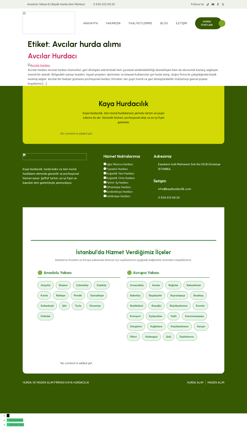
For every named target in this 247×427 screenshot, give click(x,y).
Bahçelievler (194, 285)
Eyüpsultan (155, 316)
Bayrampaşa (177, 295)
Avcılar (156, 285)
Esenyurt (135, 316)
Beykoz (63, 285)
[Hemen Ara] (8, 424)
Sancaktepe (97, 295)
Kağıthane (156, 326)
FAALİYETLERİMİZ (140, 23)
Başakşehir (155, 295)
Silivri (133, 336)
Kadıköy (101, 285)
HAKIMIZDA (113, 23)
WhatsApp (16, 420)
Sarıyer (201, 326)
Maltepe (60, 295)
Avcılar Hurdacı (52, 56)
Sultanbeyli (47, 305)
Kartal (44, 295)
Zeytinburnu (186, 336)
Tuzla (78, 305)
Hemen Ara (16, 424)
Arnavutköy (137, 285)
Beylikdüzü (136, 305)
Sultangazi (151, 336)
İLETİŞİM (181, 23)
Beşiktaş (198, 295)
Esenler (200, 305)
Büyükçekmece (179, 305)
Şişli (168, 336)
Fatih (174, 316)
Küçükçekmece (180, 326)
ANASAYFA (90, 23)
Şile (64, 305)
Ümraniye (95, 305)
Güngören (136, 326)
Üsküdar (46, 316)
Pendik (78, 295)
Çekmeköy (82, 285)
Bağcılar (173, 285)
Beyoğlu (156, 305)
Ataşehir (46, 285)
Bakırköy (135, 295)
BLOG (164, 23)
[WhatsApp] (8, 420)
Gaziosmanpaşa (194, 316)
